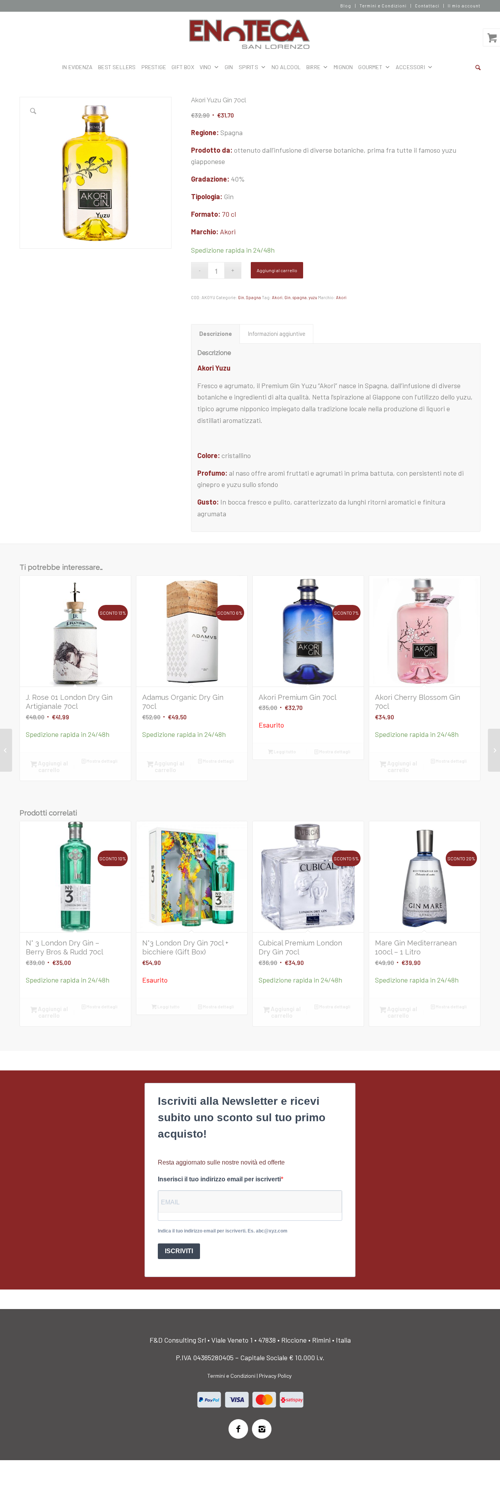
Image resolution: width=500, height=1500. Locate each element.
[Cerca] (477, 67)
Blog (345, 5)
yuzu (313, 297)
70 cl (229, 214)
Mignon (343, 67)
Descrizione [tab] (215, 333)
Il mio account (464, 5)
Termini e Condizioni (383, 5)
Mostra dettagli (102, 760)
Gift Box (182, 67)
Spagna (253, 297)
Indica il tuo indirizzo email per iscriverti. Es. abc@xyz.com (223, 1231)
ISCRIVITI (179, 1251)
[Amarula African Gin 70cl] (494, 750)
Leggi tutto (284, 751)
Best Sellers (117, 67)
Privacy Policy (275, 1375)
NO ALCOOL (286, 67)
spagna (300, 297)
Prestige (153, 67)
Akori (228, 231)
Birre (313, 67)
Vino (205, 67)
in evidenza (77, 67)
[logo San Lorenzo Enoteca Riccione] (250, 34)
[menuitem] (345, 6)
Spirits (248, 67)
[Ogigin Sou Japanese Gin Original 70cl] (6, 750)
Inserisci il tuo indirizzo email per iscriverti (219, 1179)
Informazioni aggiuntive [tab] (276, 333)
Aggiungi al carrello (277, 270)
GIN (229, 67)
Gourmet (370, 67)
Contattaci (427, 5)
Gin (241, 297)
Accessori (410, 67)
